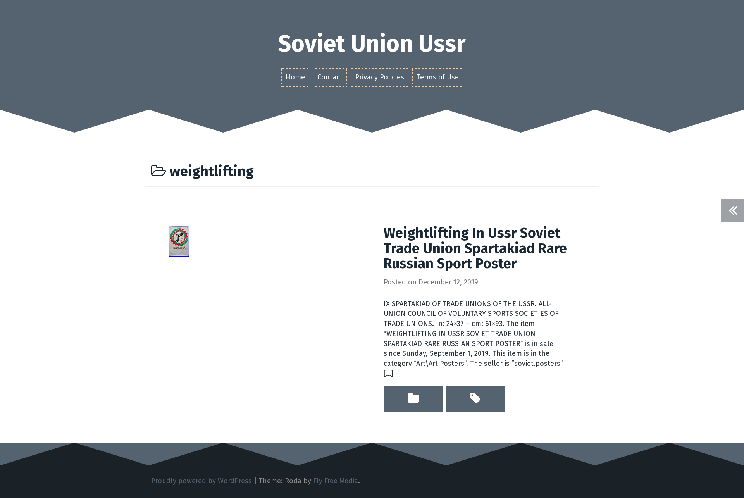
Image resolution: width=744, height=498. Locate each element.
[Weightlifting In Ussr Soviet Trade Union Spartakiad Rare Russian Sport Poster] (179, 240)
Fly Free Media (335, 481)
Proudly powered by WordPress (201, 481)
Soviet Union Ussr (372, 44)
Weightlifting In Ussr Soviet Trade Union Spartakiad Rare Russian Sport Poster (475, 248)
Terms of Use (438, 77)
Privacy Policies (379, 77)
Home (295, 77)
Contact (330, 77)
